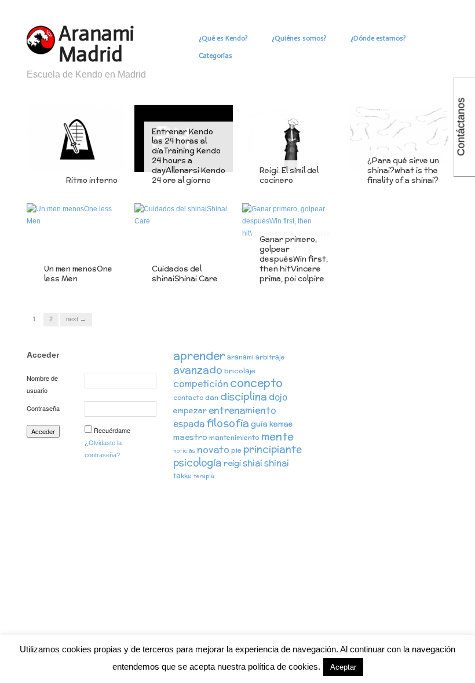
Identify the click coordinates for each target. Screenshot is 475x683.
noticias (184, 450)
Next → (76, 318)
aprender (199, 355)
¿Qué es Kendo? (223, 38)
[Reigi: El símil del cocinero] (291, 138)
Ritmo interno (92, 180)
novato (213, 449)
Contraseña (43, 408)
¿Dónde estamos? (377, 38)
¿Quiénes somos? (299, 38)
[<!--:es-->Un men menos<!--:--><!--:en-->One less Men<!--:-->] (76, 215)
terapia (203, 476)
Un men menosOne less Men (78, 273)
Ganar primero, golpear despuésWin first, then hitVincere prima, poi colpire (294, 259)
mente (277, 436)
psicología (197, 462)
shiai (252, 463)
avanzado (197, 369)
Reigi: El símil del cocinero (289, 175)
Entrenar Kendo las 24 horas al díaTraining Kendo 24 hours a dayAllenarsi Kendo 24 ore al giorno (188, 156)
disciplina (243, 396)
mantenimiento (234, 437)
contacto (188, 397)
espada (188, 423)
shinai (276, 463)
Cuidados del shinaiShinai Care (185, 273)
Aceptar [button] (343, 667)
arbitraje (269, 357)
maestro (190, 437)
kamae (281, 423)
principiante (272, 449)
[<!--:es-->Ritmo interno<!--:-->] (76, 138)
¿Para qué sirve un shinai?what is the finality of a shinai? (403, 170)
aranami (240, 357)
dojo (278, 397)
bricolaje (239, 371)
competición (200, 383)
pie (236, 450)
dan (211, 397)
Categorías (215, 55)
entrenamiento (242, 409)
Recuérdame (112, 430)
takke (182, 475)
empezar (190, 410)
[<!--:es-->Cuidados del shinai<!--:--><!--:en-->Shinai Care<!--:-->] (183, 215)
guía (259, 423)
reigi (232, 463)
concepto (256, 382)
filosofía (227, 423)
